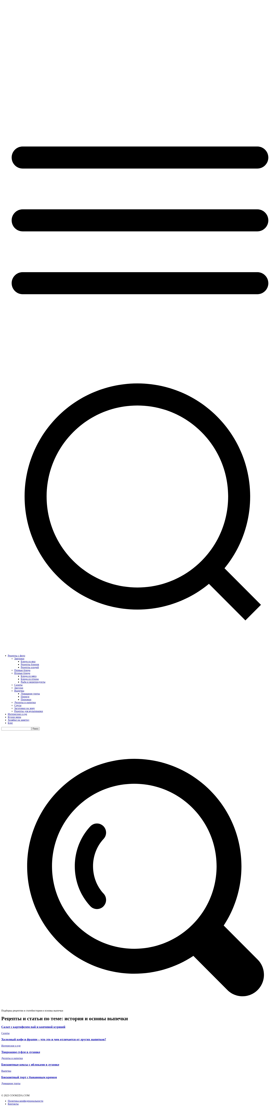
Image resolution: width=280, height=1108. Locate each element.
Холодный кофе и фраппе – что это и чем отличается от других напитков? (53, 1039)
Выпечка (6, 1070)
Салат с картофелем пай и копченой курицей (33, 1027)
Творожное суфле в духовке (20, 1052)
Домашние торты (10, 1083)
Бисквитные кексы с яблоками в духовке (30, 1064)
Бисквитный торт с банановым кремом (29, 1077)
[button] (140, 1007)
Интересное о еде (11, 1045)
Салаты (5, 1033)
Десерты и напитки (12, 1058)
